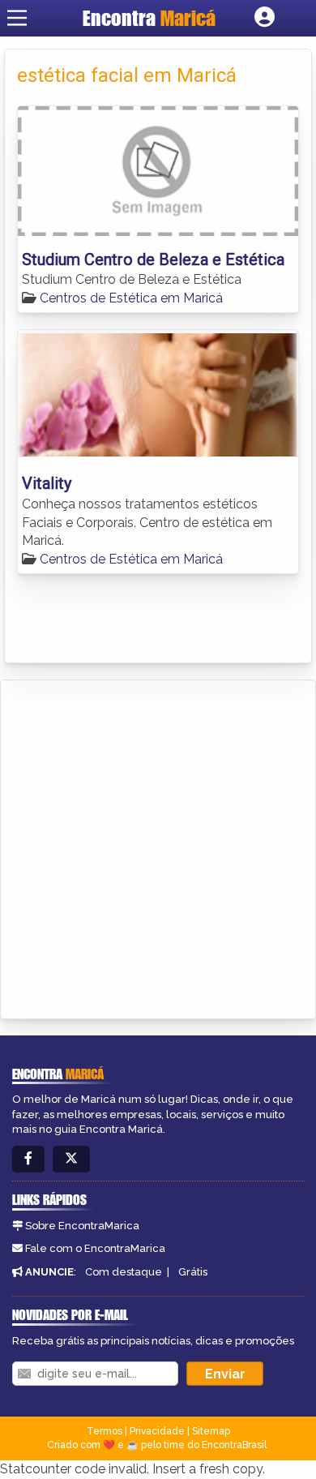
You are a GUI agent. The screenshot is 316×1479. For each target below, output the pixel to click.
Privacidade (157, 1431)
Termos (104, 1431)
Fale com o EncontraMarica (95, 1248)
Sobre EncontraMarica (82, 1226)
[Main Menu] (17, 18)
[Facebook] (28, 1159)
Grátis (192, 1272)
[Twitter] (71, 1159)
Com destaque (123, 1272)
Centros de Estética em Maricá (131, 298)
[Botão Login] (264, 17)
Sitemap (211, 1431)
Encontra (149, 18)
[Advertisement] (158, 846)
